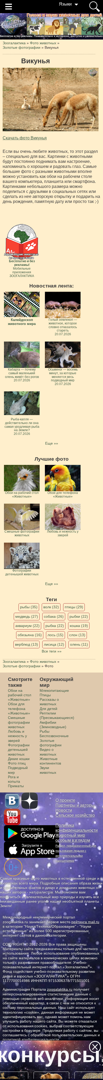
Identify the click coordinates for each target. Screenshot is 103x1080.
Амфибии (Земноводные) (53, 724)
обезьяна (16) (30, 635)
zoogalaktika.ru (59, 989)
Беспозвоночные (54, 736)
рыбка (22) (54, 626)
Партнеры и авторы (75, 805)
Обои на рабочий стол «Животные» (19, 695)
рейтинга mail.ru (85, 922)
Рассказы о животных (49, 701)
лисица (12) (54, 644)
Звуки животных (48, 770)
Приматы (16, 786)
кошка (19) (79, 626)
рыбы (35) (29, 607)
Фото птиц (17, 763)
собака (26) (54, 616)
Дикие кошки (19, 759)
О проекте (65, 800)
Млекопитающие (54, 690)
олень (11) (79, 644)
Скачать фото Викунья (25, 138)
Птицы (45, 695)
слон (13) (77, 635)
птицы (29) (74, 607)
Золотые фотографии (51, 742)
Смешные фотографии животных (19, 722)
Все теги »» (52, 651)
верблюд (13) (26, 644)
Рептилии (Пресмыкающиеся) (57, 715)
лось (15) (55, 635)
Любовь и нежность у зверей (17, 736)
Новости (63, 810)
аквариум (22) (27, 626)
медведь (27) (26, 616)
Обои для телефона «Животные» (19, 708)
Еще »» (51, 443)
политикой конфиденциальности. (31, 1039)
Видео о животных (48, 751)
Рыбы (44, 731)
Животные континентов (50, 761)
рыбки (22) (78, 616)
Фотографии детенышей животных (19, 749)
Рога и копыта (14, 779)
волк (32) (51, 607)
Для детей (48, 709)
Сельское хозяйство (75, 815)
